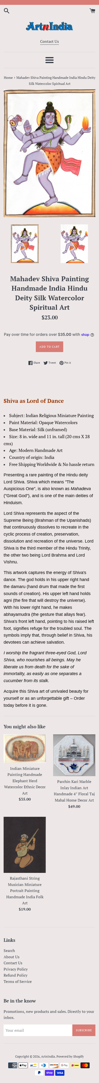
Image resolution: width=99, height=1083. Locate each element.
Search (9, 950)
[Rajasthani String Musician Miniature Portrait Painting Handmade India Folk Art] (25, 845)
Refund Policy (15, 975)
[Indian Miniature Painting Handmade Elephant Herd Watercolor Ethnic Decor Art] (25, 748)
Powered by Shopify (70, 1056)
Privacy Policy (16, 969)
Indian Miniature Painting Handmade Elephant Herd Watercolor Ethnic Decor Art (25, 781)
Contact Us (49, 41)
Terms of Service (18, 981)
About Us (11, 956)
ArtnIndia (48, 1056)
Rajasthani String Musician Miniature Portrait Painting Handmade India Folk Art (24, 891)
